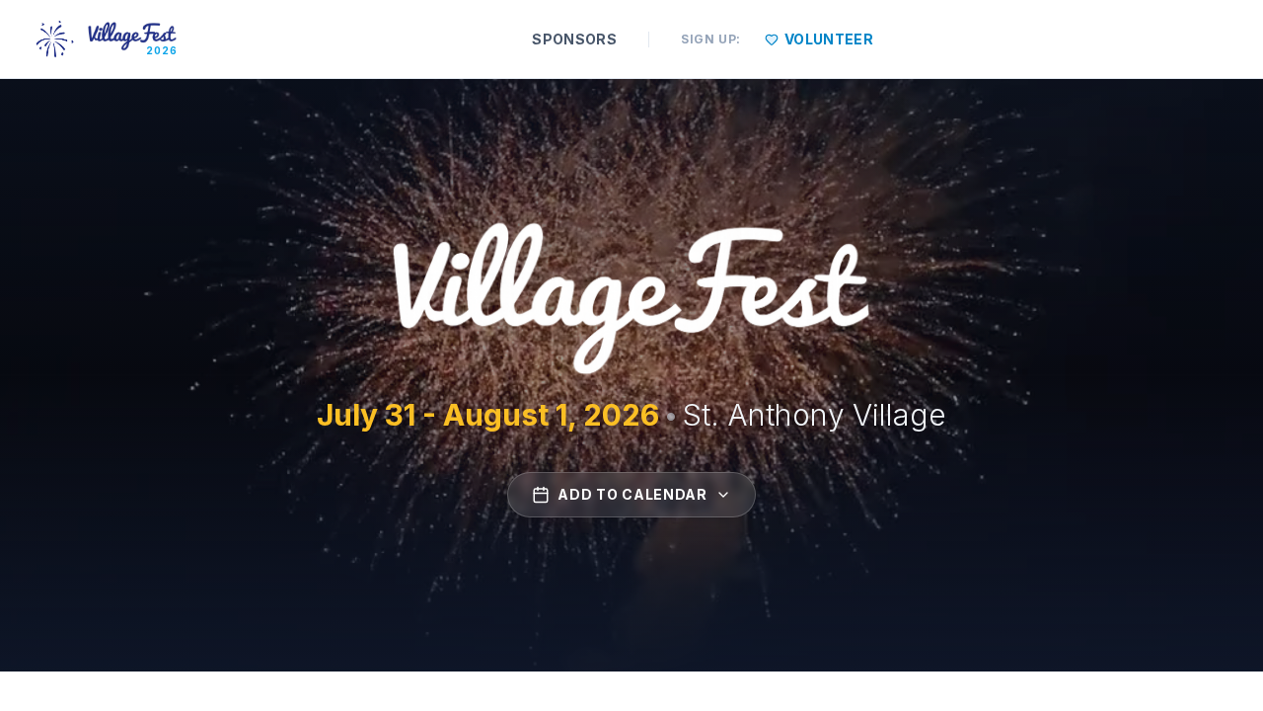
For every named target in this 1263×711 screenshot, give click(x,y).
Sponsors (574, 39)
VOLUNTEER (828, 39)
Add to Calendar (632, 494)
